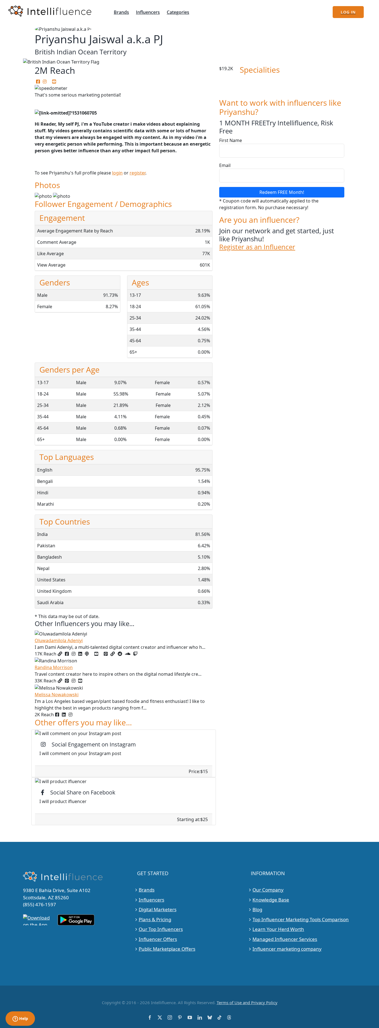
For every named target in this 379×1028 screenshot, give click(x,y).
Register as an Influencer (257, 247)
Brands (147, 890)
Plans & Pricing (155, 919)
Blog (257, 909)
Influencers (151, 900)
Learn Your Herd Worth (278, 929)
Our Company (268, 890)
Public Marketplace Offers (167, 949)
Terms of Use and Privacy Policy (247, 1002)
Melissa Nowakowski (57, 695)
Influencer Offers (158, 939)
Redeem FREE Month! (281, 192)
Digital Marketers (157, 909)
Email (225, 165)
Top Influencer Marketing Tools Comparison (300, 919)
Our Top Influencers (161, 929)
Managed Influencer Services (284, 939)
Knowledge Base (270, 900)
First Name (230, 140)
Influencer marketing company (287, 949)
